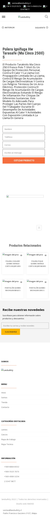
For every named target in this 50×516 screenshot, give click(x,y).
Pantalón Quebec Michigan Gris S (37, 289)
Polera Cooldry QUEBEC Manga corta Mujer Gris (13, 263)
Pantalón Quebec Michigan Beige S (13, 289)
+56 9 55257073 (13, 6)
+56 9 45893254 (33, 6)
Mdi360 (30, 503)
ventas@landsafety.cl (20, 3)
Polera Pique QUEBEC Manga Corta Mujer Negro (37, 263)
